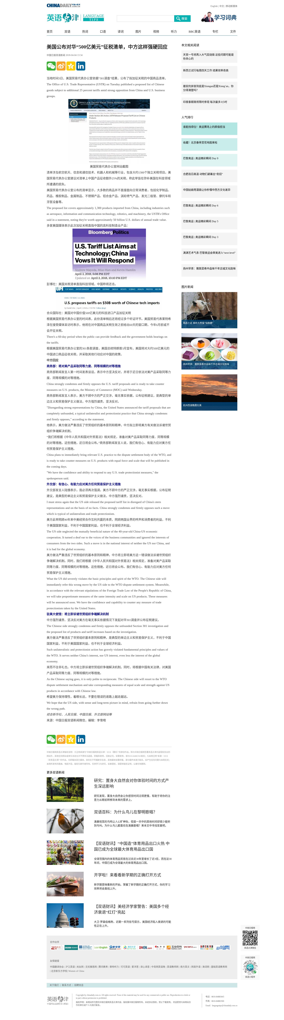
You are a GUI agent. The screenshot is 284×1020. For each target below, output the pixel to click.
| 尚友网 (79, 967)
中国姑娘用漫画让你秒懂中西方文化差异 (206, 189)
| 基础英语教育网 (219, 967)
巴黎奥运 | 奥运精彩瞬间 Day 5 (200, 221)
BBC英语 (195, 31)
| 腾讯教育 (102, 967)
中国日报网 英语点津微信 (250, 938)
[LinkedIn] (80, 66)
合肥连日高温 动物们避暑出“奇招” (203, 174)
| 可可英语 (124, 967)
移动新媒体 (231, 6)
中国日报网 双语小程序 (250, 967)
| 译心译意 (144, 967)
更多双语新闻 (55, 772)
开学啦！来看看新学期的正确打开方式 (127, 875)
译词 (121, 31)
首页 (50, 31)
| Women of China (75, 971)
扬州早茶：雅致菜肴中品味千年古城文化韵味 (209, 268)
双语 (67, 31)
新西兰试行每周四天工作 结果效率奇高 (205, 70)
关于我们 (54, 985)
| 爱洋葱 (134, 967)
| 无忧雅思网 (90, 967)
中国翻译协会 (57, 967)
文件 (233, 31)
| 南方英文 (184, 967)
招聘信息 (78, 985)
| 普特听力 (113, 967)
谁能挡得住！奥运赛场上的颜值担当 (204, 126)
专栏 (215, 31)
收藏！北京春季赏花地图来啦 (200, 142)
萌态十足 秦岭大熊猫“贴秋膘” (198, 323)
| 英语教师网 (172, 967)
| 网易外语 (195, 967)
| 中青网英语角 (158, 967)
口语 (103, 31)
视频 (156, 31)
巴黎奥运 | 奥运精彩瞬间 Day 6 (200, 205)
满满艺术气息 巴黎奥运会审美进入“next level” (209, 252)
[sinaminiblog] (61, 66)
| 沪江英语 (69, 967)
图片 (138, 31)
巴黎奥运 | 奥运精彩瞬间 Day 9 (200, 158)
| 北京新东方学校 (58, 971)
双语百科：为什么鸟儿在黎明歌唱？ (125, 812)
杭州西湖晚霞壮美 (192, 405)
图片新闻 (187, 287)
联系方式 (66, 985)
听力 (174, 31)
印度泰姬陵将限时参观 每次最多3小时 (205, 102)
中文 (221, 6)
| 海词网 (205, 967)
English (214, 6)
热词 (85, 31)
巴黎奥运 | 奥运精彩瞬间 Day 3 (200, 237)
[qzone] (70, 66)
